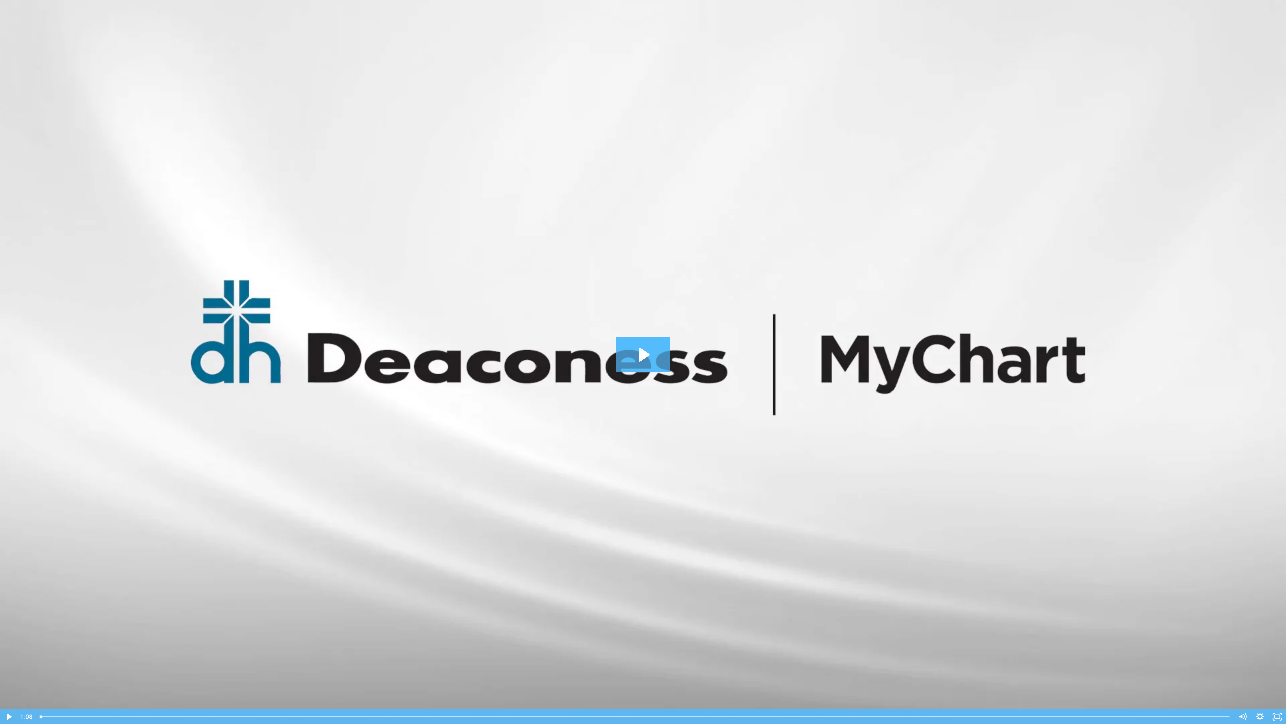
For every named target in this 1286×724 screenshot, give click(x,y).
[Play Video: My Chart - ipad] (643, 354)
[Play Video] (8, 716)
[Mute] (1242, 716)
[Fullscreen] (1277, 716)
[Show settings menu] (1260, 716)
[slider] (635, 716)
